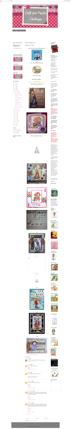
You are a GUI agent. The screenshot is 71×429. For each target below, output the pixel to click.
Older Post (46, 418)
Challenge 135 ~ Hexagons (19, 107)
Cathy (37, 336)
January (16, 121)
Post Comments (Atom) (32, 420)
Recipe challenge (15, 129)
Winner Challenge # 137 (18, 93)
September (16, 110)
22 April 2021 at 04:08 (30, 412)
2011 (15, 123)
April (16, 117)
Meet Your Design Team (21, 30)
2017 (15, 82)
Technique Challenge (16, 130)
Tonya (28, 358)
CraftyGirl (29, 364)
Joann (37, 209)
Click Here (29, 385)
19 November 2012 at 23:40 (31, 369)
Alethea (37, 161)
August (16, 111)
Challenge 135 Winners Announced (18, 103)
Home (14, 30)
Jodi (36, 232)
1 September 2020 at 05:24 (31, 387)
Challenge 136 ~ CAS (18, 104)
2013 (15, 88)
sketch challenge (15, 133)
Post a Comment (28, 414)
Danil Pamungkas (30, 390)
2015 (15, 85)
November (16, 92)
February (16, 120)
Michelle (37, 287)
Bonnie (37, 312)
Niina (37, 137)
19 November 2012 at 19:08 (31, 361)
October (16, 109)
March (16, 119)
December (16, 91)
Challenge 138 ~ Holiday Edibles (18, 95)
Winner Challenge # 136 (18, 97)
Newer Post (27, 418)
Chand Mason (29, 402)
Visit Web (28, 386)
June (16, 114)
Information (29, 384)
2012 (15, 89)
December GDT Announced (17, 100)
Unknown (29, 372)
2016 (15, 84)
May (16, 116)
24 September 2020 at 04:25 (31, 399)
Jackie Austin (29, 381)
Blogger (41, 426)
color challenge (15, 131)
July (15, 113)
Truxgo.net (29, 397)
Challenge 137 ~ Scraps (18, 98)
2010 (15, 125)
